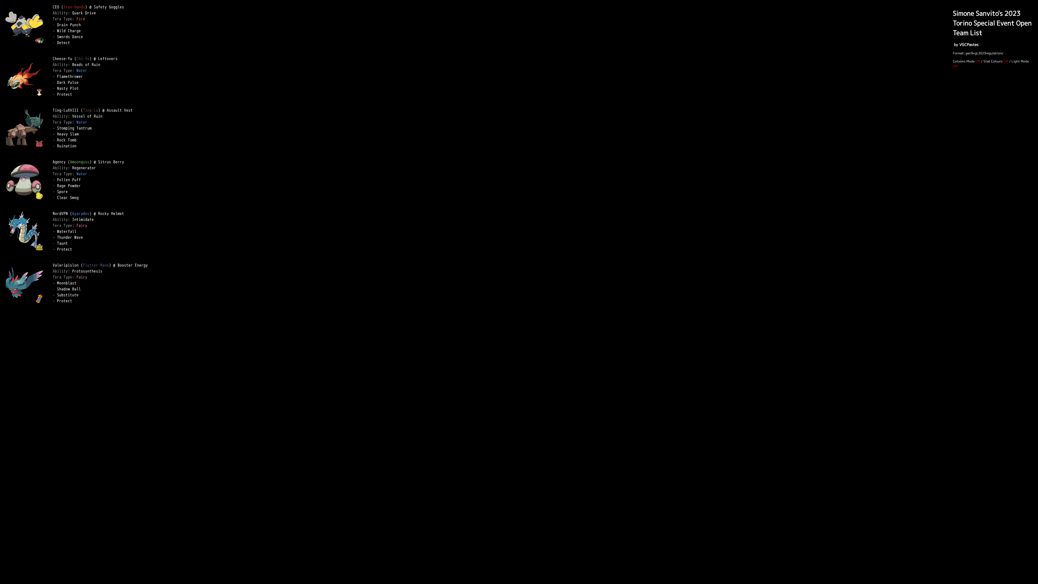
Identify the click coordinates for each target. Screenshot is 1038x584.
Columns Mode (963, 61)
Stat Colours (993, 61)
